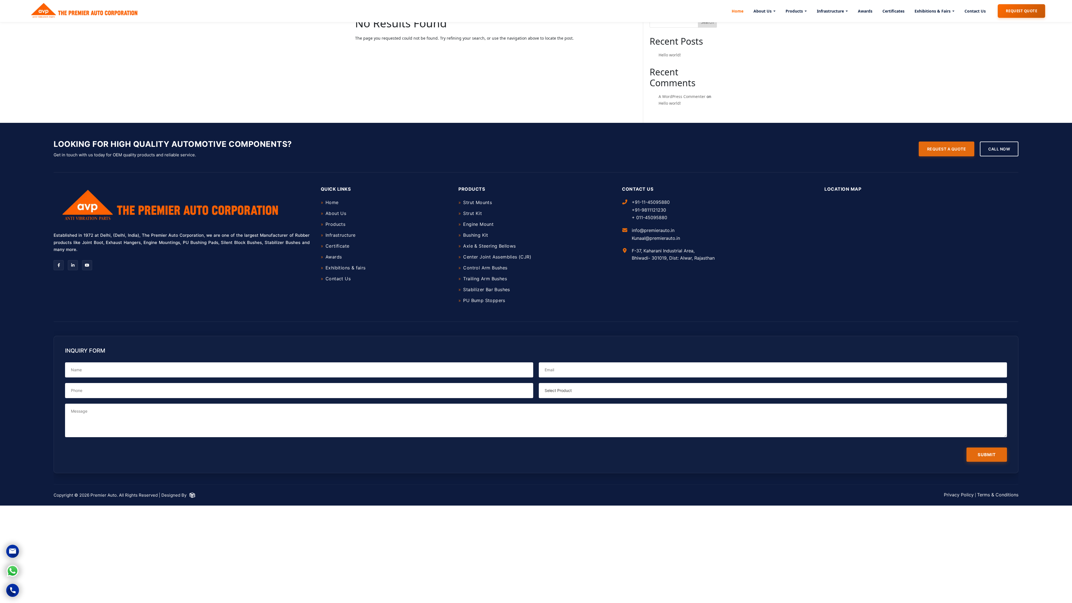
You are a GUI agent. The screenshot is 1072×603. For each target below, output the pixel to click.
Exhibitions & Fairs (933, 11)
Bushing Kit (475, 235)
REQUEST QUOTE (1021, 10)
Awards (865, 11)
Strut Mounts (477, 202)
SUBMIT (987, 454)
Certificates (893, 11)
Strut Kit (472, 213)
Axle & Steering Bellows (489, 246)
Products (794, 11)
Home (737, 11)
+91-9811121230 (649, 210)
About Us (762, 11)
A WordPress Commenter (682, 96)
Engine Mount (478, 224)
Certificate (337, 246)
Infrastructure (830, 11)
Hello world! (670, 55)
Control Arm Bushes (485, 268)
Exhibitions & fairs (346, 268)
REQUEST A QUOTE (946, 149)
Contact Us (975, 11)
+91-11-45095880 (651, 202)
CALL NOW (999, 149)
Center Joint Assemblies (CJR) (497, 257)
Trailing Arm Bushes (485, 278)
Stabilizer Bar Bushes (486, 289)
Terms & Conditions (997, 494)
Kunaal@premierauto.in (656, 238)
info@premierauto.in (653, 230)
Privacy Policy (959, 494)
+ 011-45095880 (649, 217)
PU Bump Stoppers (484, 300)
